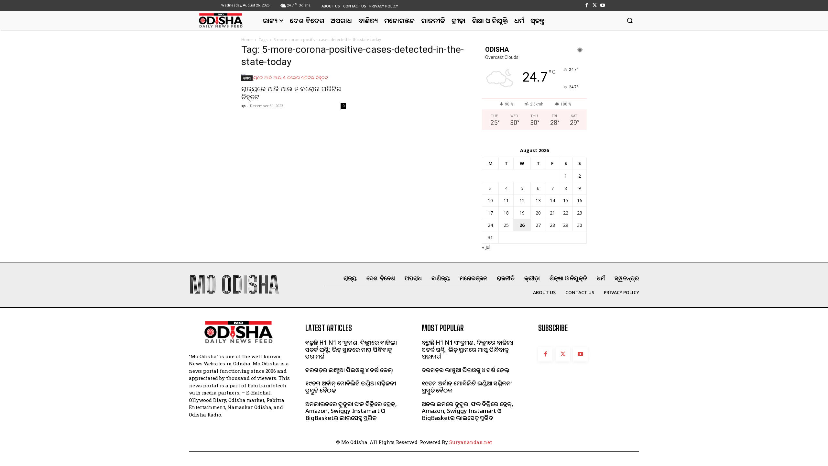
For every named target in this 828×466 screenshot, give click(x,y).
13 (538, 200)
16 (579, 200)
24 (490, 225)
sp (243, 105)
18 (506, 213)
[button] (629, 20)
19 (522, 213)
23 (579, 213)
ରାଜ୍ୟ (247, 78)
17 (490, 213)
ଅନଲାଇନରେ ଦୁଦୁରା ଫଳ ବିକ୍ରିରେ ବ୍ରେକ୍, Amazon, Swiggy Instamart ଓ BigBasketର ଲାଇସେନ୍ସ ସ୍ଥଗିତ (351, 411)
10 (490, 200)
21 (552, 213)
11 (506, 200)
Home (247, 39)
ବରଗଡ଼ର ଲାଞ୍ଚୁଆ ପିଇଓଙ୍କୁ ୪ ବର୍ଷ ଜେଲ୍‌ (349, 370)
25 (506, 225)
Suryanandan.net (470, 442)
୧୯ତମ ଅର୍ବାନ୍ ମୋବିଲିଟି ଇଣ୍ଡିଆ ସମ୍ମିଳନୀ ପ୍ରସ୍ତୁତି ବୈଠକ (350, 386)
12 (522, 200)
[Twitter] (595, 5)
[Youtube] (603, 5)
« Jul (486, 247)
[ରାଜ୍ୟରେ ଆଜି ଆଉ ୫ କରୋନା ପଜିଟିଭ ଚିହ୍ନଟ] (293, 77)
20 (538, 213)
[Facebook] (586, 5)
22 (565, 213)
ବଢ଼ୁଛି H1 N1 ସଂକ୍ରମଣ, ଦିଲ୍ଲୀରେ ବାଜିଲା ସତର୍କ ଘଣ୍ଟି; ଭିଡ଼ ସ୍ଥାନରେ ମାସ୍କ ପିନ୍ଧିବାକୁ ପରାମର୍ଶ (351, 349)
